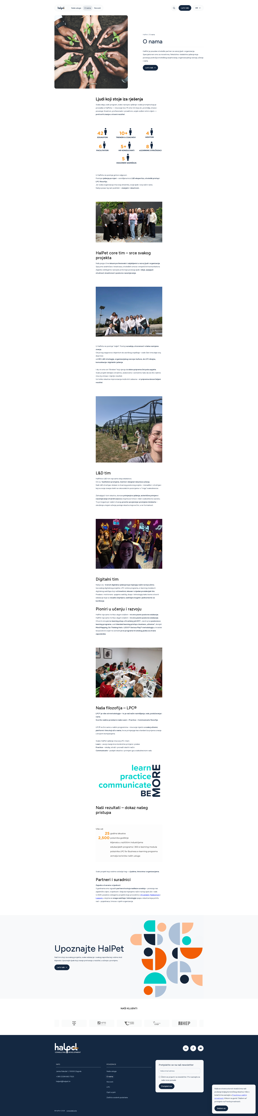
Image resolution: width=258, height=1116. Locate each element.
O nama (87, 8)
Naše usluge (76, 8)
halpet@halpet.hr (63, 1081)
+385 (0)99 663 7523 (65, 1076)
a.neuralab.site (72, 1111)
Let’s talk (61, 967)
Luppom (99, 898)
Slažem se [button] (221, 1108)
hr (196, 8)
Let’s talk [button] (185, 8)
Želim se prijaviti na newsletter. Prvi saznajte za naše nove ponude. (180, 1078)
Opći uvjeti (111, 1092)
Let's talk (149, 68)
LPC (108, 1087)
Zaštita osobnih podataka (117, 1097)
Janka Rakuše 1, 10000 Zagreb (68, 1071)
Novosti (97, 8)
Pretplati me (166, 1086)
